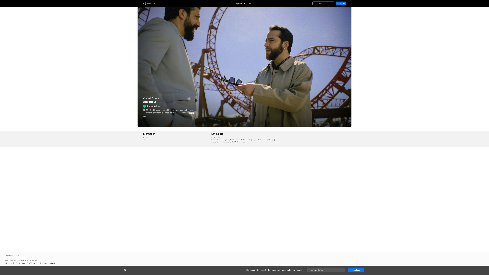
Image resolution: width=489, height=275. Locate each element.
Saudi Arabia (9, 255)
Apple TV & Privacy (28, 263)
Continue (356, 270)
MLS (251, 3)
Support (52, 263)
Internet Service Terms (12, 263)
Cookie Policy (42, 263)
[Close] (125, 270)
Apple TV (240, 3)
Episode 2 (244, 67)
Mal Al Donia (151, 98)
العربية (17, 255)
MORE (192, 113)
